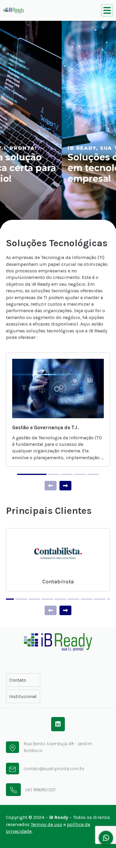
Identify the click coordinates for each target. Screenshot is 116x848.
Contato (17, 680)
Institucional (23, 696)
